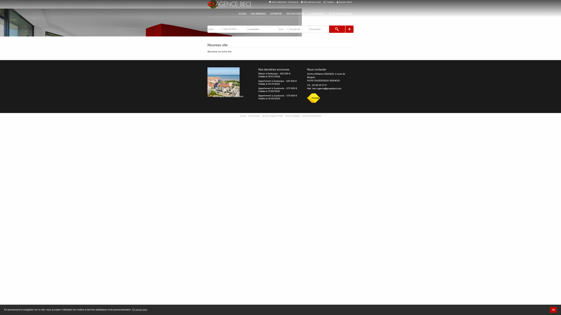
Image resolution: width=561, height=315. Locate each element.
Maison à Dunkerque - (274, 73)
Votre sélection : (285, 2)
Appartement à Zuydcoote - (277, 88)
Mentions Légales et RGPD (272, 116)
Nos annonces (258, 14)
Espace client (345, 2)
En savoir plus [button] (139, 309)
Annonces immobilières (311, 116)
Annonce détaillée (292, 116)
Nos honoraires (254, 116)
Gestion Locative (295, 14)
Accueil (242, 14)
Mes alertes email (312, 2)
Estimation (276, 14)
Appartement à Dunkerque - (277, 81)
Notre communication (340, 14)
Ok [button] (553, 310)
